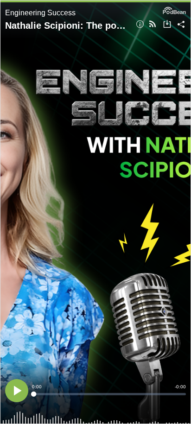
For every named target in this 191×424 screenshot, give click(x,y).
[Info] (140, 25)
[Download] (167, 25)
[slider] (109, 394)
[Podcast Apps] (152, 25)
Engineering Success (40, 13)
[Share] (181, 25)
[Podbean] (174, 9)
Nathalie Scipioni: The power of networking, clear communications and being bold (67, 25)
